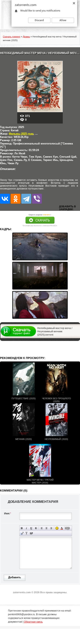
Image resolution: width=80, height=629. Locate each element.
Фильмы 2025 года (21, 133)
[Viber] (37, 199)
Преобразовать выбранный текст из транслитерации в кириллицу (26, 533)
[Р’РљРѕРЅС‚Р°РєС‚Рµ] (5, 199)
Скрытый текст (67, 528)
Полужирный (21, 528)
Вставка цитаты (21, 533)
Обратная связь (33, 621)
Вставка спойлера (31, 533)
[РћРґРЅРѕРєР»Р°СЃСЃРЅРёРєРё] (16, 199)
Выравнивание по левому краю (41, 528)
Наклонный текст (26, 528)
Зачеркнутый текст (36, 528)
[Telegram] (26, 199)
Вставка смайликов (57, 528)
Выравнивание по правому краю (51, 528)
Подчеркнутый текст (31, 528)
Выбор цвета (61, 528)
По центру (46, 528)
